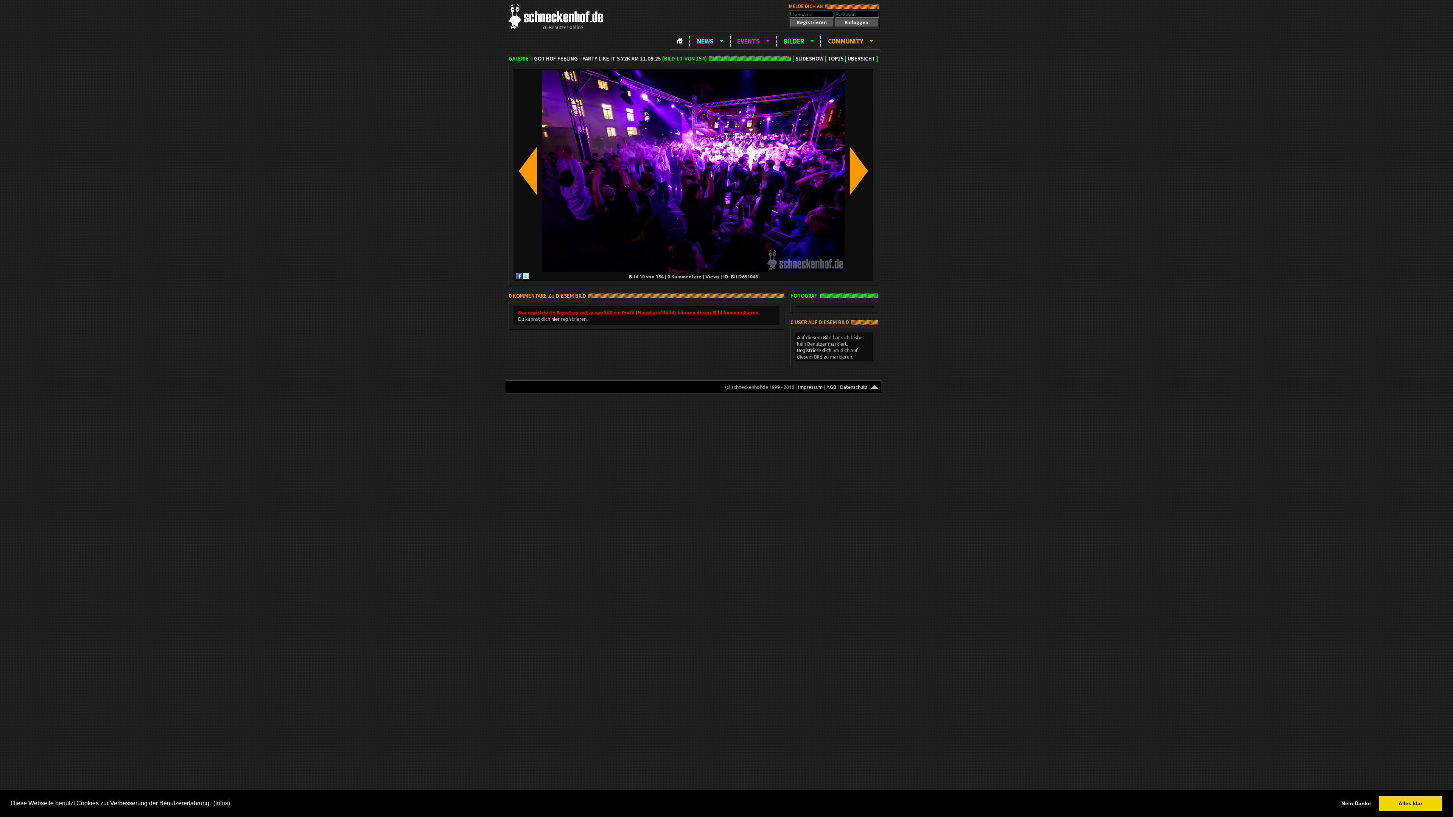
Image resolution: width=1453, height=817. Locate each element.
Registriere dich (814, 350)
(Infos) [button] (221, 803)
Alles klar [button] (1410, 803)
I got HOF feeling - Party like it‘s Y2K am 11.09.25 (596, 58)
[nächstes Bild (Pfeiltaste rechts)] (859, 171)
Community (845, 41)
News (705, 41)
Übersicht (861, 58)
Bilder (794, 41)
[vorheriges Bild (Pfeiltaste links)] (528, 171)
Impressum (810, 387)
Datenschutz (853, 387)
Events (748, 41)
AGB (831, 387)
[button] (811, 22)
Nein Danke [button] (1356, 803)
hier (555, 318)
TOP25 (836, 58)
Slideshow (809, 58)
